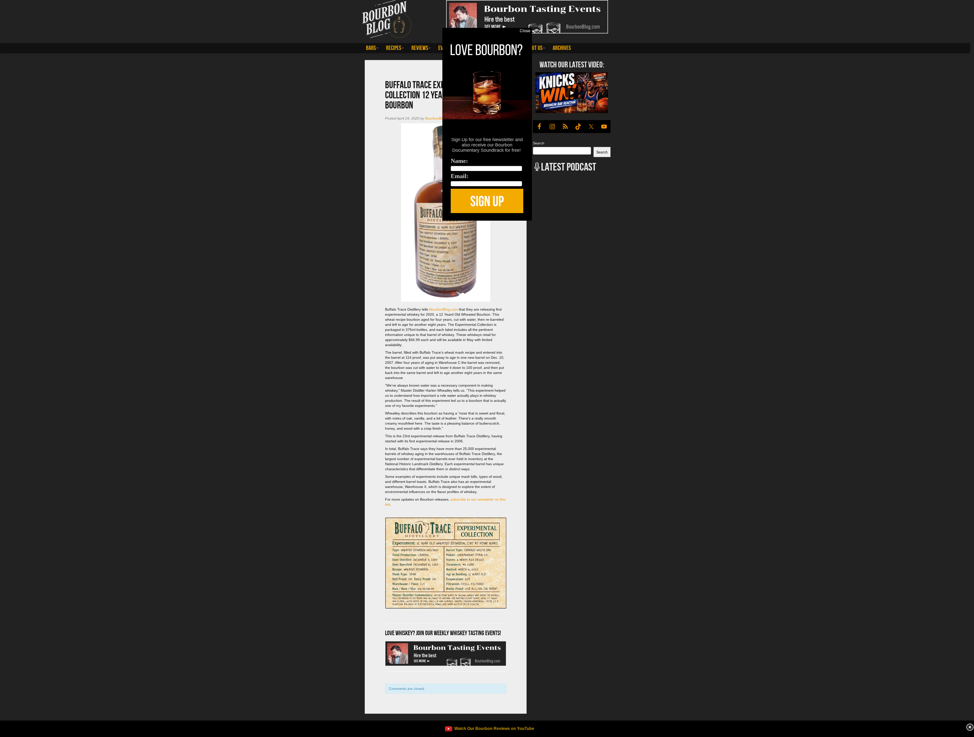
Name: (459, 160)
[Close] (197, 223)
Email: (459, 176)
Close (525, 30)
